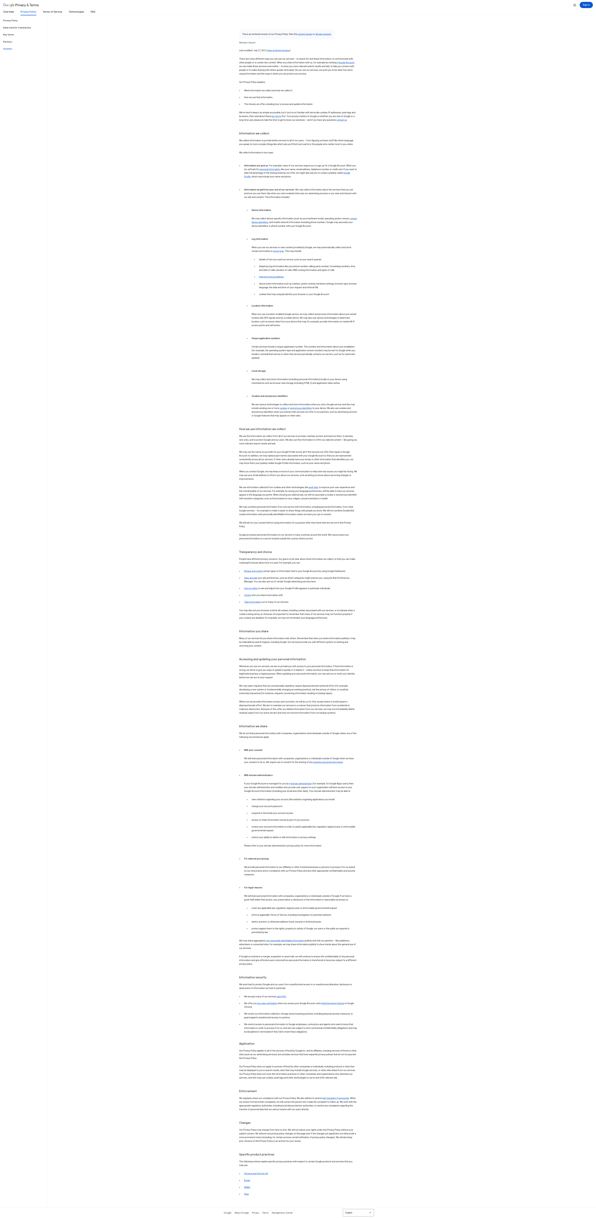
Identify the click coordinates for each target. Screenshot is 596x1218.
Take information (252, 602)
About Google (242, 1212)
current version (305, 34)
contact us (342, 120)
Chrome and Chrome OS (256, 1173)
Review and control (253, 571)
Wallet (247, 1187)
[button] (575, 5)
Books (247, 1180)
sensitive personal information (328, 762)
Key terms (8, 34)
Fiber (246, 1194)
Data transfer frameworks (17, 27)
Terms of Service (52, 11)
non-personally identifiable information (285, 940)
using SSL (281, 996)
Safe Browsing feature (333, 1003)
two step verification (267, 1003)
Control (247, 595)
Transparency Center (282, 1212)
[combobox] (358, 1212)
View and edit (250, 578)
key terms (276, 116)
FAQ (93, 11)
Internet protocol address (271, 277)
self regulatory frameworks (335, 1098)
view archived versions (279, 50)
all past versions (323, 34)
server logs (278, 251)
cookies (283, 408)
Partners (7, 41)
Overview (8, 11)
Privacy (255, 1212)
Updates (7, 48)
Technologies (76, 11)
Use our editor (251, 588)
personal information (270, 169)
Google (227, 1212)
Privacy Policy (28, 11)
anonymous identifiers (301, 408)
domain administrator (301, 783)
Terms (265, 1212)
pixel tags (313, 487)
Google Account (346, 62)
